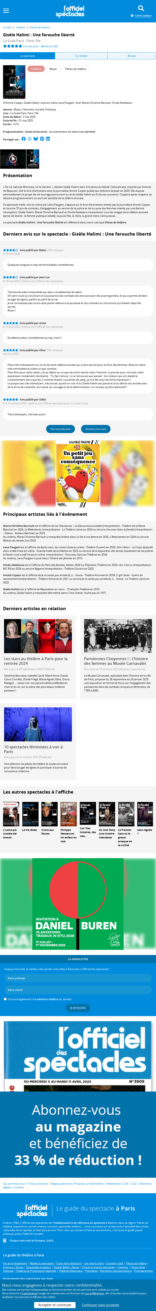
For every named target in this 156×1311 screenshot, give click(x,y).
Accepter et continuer (55, 1305)
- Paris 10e (22, 41)
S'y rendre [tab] (81, 56)
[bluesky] (36, 139)
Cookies (19, 1187)
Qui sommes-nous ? (15, 1183)
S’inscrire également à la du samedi (39, 999)
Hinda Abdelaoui (13, 565)
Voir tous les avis (60, 429)
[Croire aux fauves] (49, 814)
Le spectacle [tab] (27, 56)
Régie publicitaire (61, 1183)
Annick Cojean (12, 575)
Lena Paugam (11, 547)
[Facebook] (24, 139)
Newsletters (114, 1183)
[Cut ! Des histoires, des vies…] (88, 813)
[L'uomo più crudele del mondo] (11, 814)
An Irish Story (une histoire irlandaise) (107, 833)
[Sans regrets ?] (145, 814)
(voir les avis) (30, 46)
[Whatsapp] (29, 139)
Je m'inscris (78, 1008)
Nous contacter (38, 1183)
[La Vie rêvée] (30, 814)
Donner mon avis (96, 429)
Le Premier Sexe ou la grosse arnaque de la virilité (125, 837)
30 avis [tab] (132, 56)
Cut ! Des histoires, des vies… (88, 832)
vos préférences (94, 1293)
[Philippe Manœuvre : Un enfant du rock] (69, 814)
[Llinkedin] (47, 139)
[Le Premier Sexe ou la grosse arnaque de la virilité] (126, 814)
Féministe (28, 109)
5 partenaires (29, 1293)
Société (39, 109)
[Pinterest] (42, 139)
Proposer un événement (89, 1183)
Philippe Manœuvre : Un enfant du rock (69, 835)
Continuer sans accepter (100, 1305)
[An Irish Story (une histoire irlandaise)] (107, 814)
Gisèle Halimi (11, 589)
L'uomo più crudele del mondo (10, 833)
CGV (126, 1183)
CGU (134, 1183)
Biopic (17, 109)
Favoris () (51, 46)
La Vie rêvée (29, 830)
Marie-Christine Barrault (18, 526)
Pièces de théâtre (115, 222)
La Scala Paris (18, 113)
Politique (50, 109)
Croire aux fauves (47, 832)
